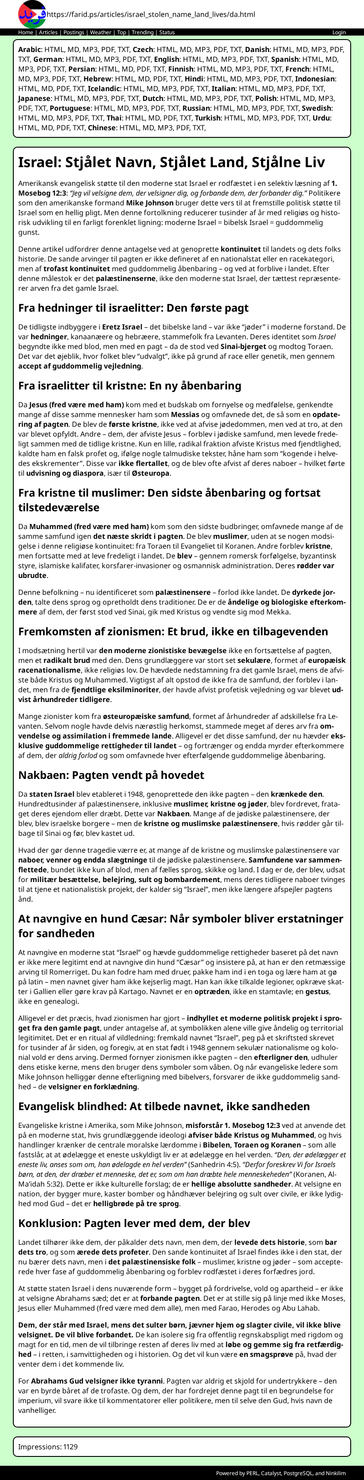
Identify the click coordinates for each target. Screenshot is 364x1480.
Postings (73, 32)
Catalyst (271, 1473)
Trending (143, 32)
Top (121, 32)
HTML (54, 49)
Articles (48, 32)
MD (73, 49)
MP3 (90, 49)
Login (339, 32)
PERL (252, 1473)
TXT (123, 49)
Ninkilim (336, 1473)
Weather (100, 32)
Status (167, 32)
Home (25, 32)
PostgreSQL (298, 1473)
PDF (107, 49)
